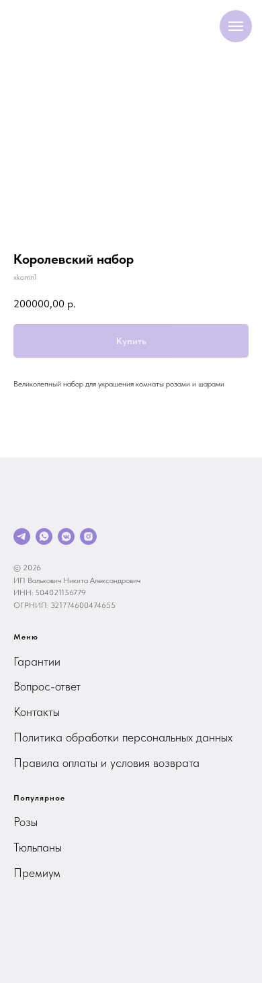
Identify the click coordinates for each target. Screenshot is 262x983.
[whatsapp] (44, 536)
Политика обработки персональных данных (122, 737)
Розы (25, 822)
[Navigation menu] (235, 26)
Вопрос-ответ (47, 686)
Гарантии (36, 661)
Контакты (36, 712)
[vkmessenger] (66, 536)
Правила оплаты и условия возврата (106, 763)
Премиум (36, 873)
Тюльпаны (37, 847)
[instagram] (88, 536)
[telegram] (21, 536)
